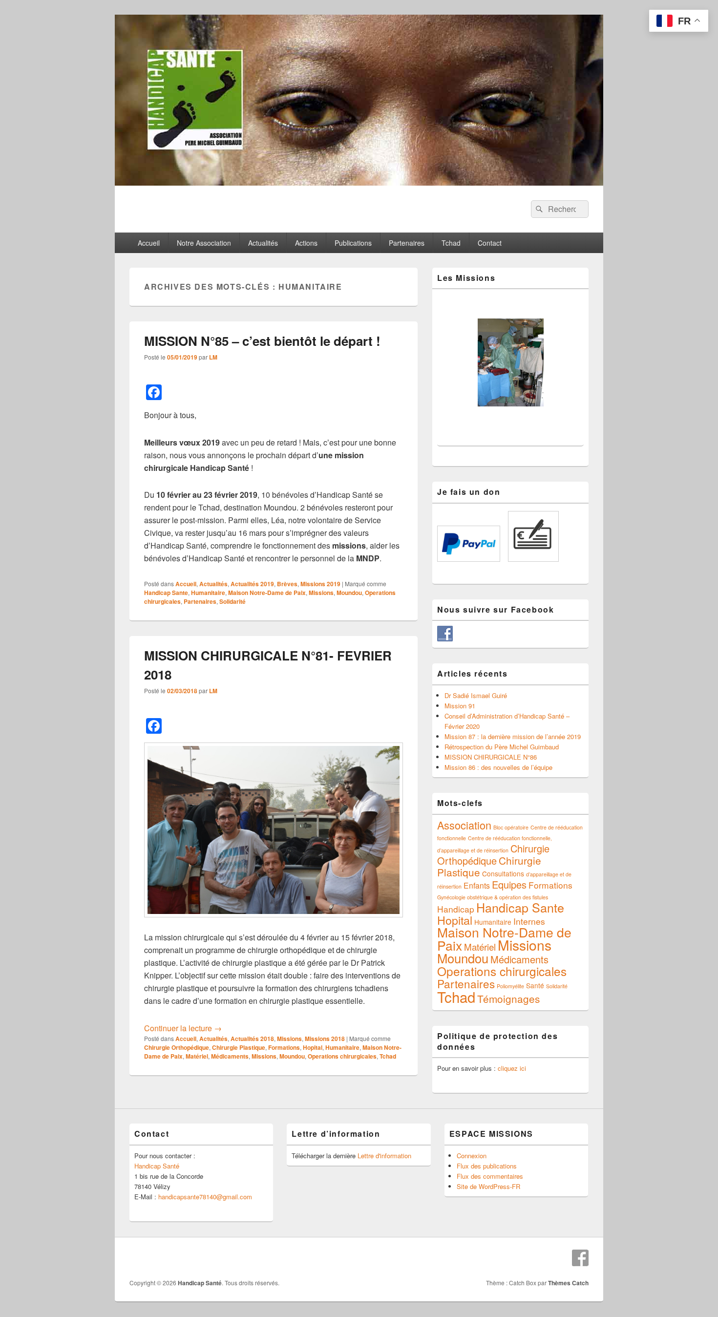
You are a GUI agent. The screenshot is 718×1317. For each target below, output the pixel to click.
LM (213, 357)
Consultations (503, 873)
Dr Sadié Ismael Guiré (475, 695)
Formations (284, 1047)
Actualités (263, 243)
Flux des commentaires (490, 1176)
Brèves (287, 583)
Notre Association (204, 243)
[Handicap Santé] (359, 182)
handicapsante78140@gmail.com (205, 1196)
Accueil (149, 243)
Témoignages (508, 998)
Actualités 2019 (252, 583)
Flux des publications (487, 1165)
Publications (353, 243)
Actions (306, 243)
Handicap (455, 909)
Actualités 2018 (252, 1038)
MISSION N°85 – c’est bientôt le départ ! (262, 341)
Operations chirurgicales (342, 1056)
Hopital (312, 1047)
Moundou (349, 592)
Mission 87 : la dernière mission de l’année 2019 (512, 736)
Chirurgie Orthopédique (176, 1047)
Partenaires (406, 243)
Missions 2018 (325, 1038)
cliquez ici (512, 1068)
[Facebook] (580, 1258)
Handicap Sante (166, 592)
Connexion (471, 1155)
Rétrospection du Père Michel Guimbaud (501, 746)
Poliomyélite (510, 986)
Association (464, 824)
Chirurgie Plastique (238, 1047)
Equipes (509, 884)
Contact (490, 243)
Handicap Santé (156, 1165)
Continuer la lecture (183, 1028)
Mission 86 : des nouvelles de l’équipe (498, 767)
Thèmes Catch (568, 1282)
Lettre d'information (384, 1155)
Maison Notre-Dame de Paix (267, 592)
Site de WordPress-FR (488, 1186)
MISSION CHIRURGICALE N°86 (490, 757)
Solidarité (232, 601)
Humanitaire (208, 592)
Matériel (197, 1056)
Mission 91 (459, 705)
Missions (321, 592)
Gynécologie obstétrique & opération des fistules (492, 897)
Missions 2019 (320, 583)
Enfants (477, 885)
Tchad (451, 243)
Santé (535, 985)
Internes (529, 921)
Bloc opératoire (510, 827)
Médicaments (230, 1056)
